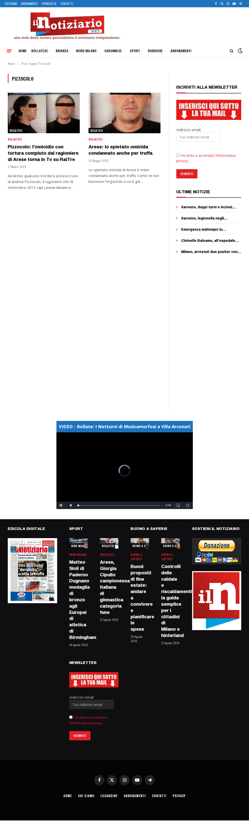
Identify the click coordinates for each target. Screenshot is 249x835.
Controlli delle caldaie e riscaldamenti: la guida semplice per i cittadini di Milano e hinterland (170, 601)
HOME (22, 50)
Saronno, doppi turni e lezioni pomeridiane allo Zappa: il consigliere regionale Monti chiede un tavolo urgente (211, 207)
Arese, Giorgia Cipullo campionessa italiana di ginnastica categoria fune (109, 587)
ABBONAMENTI (29, 3)
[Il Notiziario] (66, 26)
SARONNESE (113, 50)
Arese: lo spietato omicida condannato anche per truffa (120, 150)
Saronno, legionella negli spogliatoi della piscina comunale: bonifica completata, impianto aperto (210, 218)
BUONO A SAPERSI (143, 546)
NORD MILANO (86, 50)
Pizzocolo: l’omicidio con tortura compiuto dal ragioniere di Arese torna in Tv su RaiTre (43, 153)
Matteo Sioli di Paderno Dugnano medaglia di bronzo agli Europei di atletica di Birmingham (78, 600)
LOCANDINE (108, 795)
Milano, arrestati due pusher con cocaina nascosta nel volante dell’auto (209, 251)
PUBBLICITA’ (49, 3)
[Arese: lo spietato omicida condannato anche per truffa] (124, 113)
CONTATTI (67, 3)
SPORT (135, 50)
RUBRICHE (155, 50)
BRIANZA (62, 50)
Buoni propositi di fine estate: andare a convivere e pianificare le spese (140, 597)
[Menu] (9, 51)
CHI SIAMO (11, 3)
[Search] (231, 50)
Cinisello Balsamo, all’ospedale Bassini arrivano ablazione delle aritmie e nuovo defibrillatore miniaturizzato (208, 240)
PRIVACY (179, 795)
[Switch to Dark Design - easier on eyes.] (240, 50)
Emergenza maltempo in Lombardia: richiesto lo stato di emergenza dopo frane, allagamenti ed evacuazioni (208, 229)
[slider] (119, 505)
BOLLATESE (39, 50)
